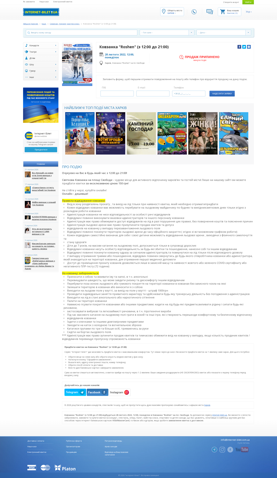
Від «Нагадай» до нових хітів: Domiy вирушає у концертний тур (42, 175)
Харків (207, 405)
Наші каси (44, 1)
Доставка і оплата (35, 441)
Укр (248, 11)
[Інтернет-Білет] (41, 12)
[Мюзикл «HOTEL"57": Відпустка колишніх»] (79, 133)
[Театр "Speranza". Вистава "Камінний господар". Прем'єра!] (141, 133)
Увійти (248, 2)
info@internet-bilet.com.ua (235, 439)
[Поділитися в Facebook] (239, 47)
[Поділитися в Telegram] (249, 47)
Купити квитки (78, 149)
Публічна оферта (74, 441)
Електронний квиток (62, 1)
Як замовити (29, 1)
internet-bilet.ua (219, 415)
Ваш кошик (233, 10)
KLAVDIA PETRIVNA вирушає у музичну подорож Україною (44, 218)
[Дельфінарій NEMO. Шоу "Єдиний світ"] (233, 133)
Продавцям (71, 452)
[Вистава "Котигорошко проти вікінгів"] (110, 133)
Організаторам (73, 446)
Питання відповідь (113, 441)
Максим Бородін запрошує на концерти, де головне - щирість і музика (43, 246)
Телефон (179, 87)
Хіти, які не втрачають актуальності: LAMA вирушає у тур (42, 231)
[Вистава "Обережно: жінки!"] (203, 133)
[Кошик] (222, 11)
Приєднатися (41, 149)
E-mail (141, 87)
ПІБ (104, 87)
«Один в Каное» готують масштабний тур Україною (44, 188)
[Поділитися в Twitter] (244, 47)
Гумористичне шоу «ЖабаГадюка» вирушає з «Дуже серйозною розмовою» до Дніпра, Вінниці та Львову (40, 263)
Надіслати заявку (222, 93)
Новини (41, 163)
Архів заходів (111, 446)
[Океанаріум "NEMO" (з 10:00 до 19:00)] (172, 133)
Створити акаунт (231, 2)
